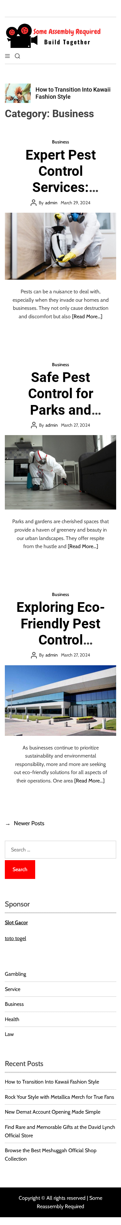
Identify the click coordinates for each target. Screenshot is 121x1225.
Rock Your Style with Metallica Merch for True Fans (59, 1097)
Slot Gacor (16, 922)
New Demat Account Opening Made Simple (52, 1112)
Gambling (15, 974)
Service (12, 989)
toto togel (15, 938)
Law (9, 1034)
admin (51, 203)
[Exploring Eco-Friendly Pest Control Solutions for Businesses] (60, 700)
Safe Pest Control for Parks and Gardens (60, 401)
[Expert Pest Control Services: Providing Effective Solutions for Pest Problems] (60, 246)
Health (12, 1019)
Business (60, 142)
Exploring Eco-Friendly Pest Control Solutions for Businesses (60, 639)
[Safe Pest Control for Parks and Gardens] (60, 472)
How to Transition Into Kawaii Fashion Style (52, 1082)
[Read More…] (87, 316)
